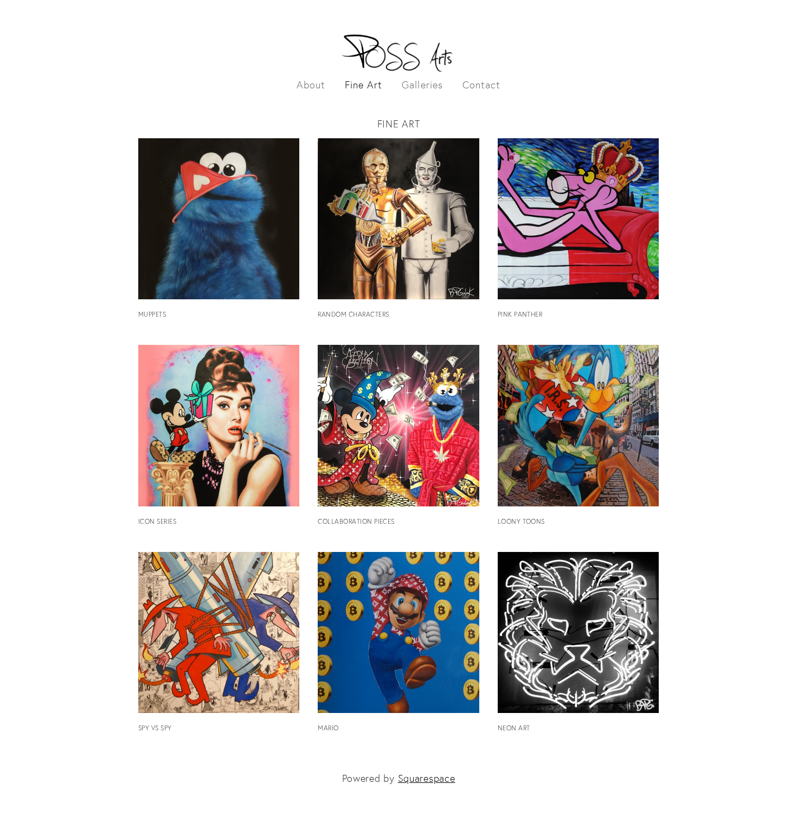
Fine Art (364, 85)
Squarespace (426, 778)
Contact (481, 85)
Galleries (422, 85)
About (311, 85)
